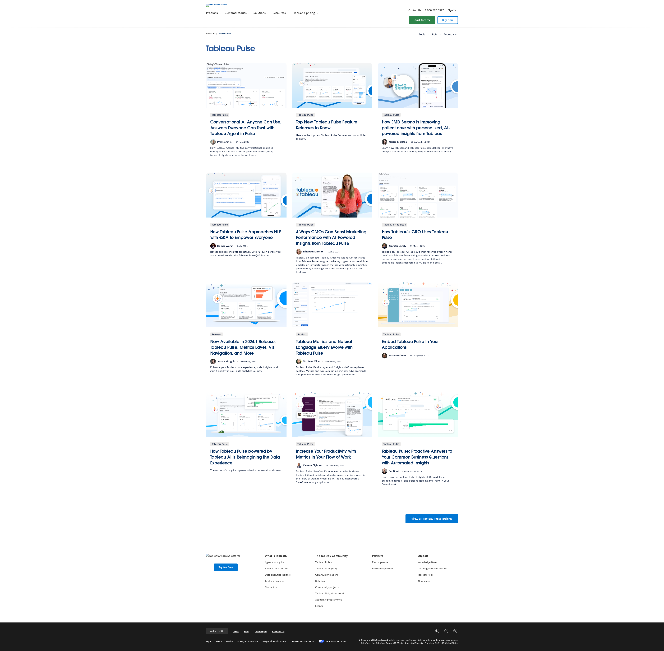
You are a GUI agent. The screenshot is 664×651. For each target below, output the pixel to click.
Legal (208, 641)
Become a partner (382, 568)
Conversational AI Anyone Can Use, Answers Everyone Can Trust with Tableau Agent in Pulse (246, 127)
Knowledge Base (427, 562)
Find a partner (380, 562)
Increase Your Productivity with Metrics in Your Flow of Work (326, 454)
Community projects (327, 587)
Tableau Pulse (225, 33)
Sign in (452, 10)
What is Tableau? (276, 556)
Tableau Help (425, 574)
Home (208, 33)
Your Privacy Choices (335, 641)
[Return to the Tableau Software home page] (221, 4)
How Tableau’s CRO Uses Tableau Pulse (415, 234)
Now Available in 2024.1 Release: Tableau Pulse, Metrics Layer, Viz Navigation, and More (243, 347)
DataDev (320, 581)
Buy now (447, 20)
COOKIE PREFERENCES (302, 641)
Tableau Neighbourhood (329, 593)
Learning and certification (433, 568)
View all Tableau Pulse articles (431, 518)
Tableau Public (323, 562)
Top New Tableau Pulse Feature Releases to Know (326, 125)
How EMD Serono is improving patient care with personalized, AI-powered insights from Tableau (416, 127)
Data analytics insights (277, 574)
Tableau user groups (327, 568)
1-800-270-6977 (434, 10)
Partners (377, 556)
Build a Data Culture (276, 568)
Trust (236, 631)
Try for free (226, 567)
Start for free (422, 20)
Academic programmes (328, 599)
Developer (261, 631)
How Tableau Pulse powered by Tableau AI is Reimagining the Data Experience (245, 457)
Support (423, 556)
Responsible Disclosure (274, 641)
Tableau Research (275, 581)
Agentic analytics (274, 562)
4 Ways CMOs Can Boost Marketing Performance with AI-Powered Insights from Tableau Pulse (331, 237)
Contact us (414, 10)
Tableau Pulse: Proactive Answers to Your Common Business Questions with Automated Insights (417, 457)
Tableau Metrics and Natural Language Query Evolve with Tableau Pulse (324, 347)
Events (319, 605)
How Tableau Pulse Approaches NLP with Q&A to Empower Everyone (245, 234)
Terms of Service (224, 641)
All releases (424, 581)
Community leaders (326, 574)
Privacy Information (247, 641)
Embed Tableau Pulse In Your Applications (410, 344)
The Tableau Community (331, 556)
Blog (215, 33)
